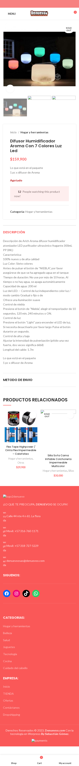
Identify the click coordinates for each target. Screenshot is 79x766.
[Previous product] (59, 132)
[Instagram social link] (37, 3)
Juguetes (9, 647)
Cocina (7, 661)
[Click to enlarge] (10, 89)
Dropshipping (11, 714)
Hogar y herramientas (34, 132)
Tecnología (10, 654)
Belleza (7, 633)
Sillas (71, 470)
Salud (6, 640)
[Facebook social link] (32, 3)
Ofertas (8, 700)
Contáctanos (11, 707)
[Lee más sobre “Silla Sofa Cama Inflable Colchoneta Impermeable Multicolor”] (70, 415)
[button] (32, 415)
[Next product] (67, 132)
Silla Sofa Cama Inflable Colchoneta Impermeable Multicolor (58, 461)
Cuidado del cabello (15, 668)
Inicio (13, 132)
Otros (20, 462)
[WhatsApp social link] (42, 3)
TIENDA (8, 693)
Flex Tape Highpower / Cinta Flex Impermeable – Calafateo (20, 450)
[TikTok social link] (46, 3)
